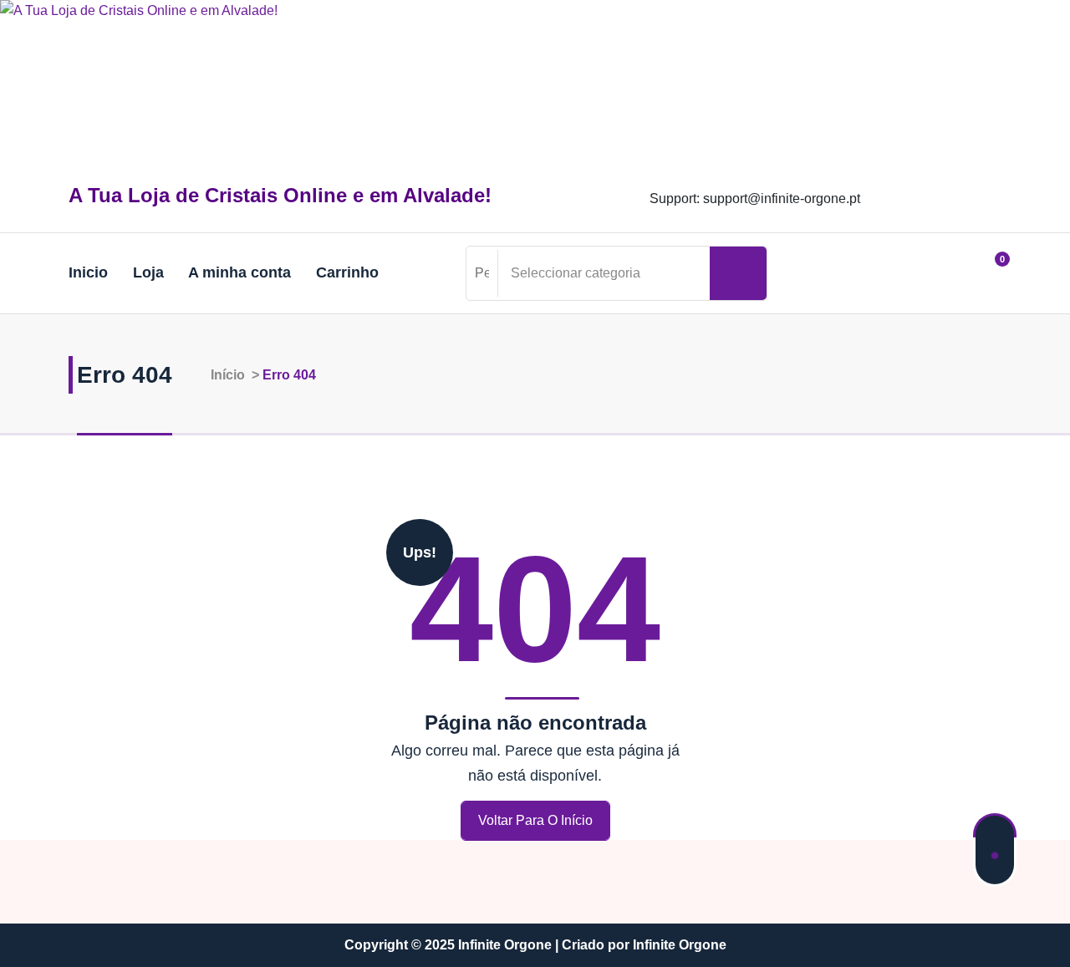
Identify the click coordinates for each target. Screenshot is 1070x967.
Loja (148, 272)
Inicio (88, 272)
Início (226, 375)
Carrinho (347, 272)
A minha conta (239, 272)
